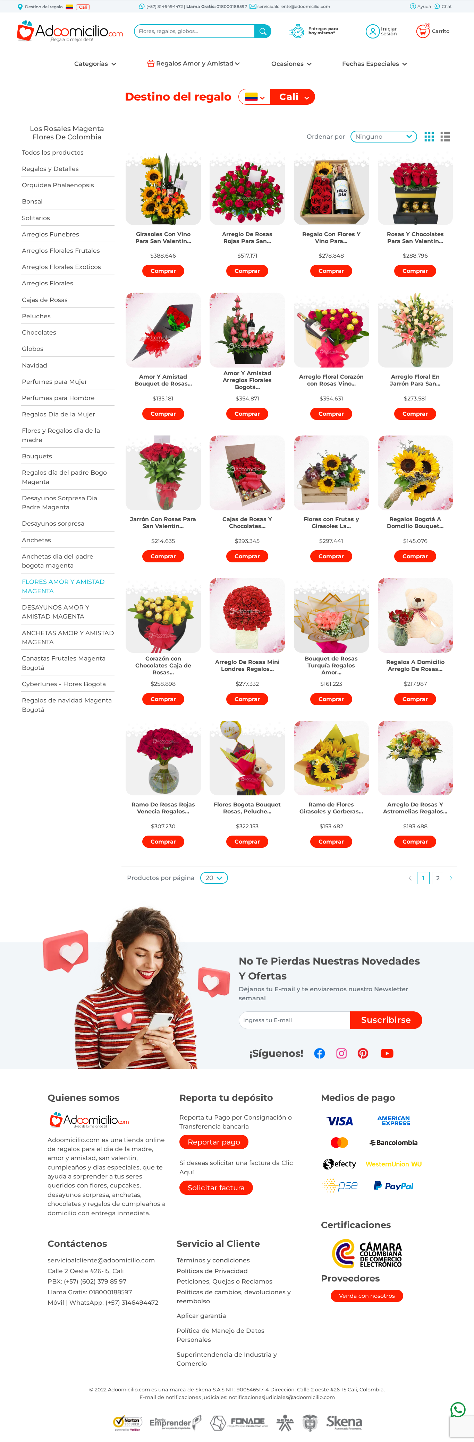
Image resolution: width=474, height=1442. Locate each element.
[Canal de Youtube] (387, 1053)
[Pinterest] (363, 1053)
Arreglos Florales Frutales (61, 250)
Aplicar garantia (201, 1315)
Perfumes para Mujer (54, 381)
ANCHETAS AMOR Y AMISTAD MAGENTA (68, 637)
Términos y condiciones (213, 1260)
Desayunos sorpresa (53, 523)
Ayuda (423, 6)
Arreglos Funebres (50, 234)
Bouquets (37, 456)
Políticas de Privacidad (212, 1271)
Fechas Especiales (371, 63)
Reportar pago (214, 1142)
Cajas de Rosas (45, 299)
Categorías (92, 63)
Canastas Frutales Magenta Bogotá (63, 663)
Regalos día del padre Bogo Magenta (64, 477)
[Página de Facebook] (319, 1053)
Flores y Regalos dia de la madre (61, 435)
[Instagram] (341, 1053)
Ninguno (368, 136)
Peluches (36, 316)
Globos (32, 348)
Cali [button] (83, 7)
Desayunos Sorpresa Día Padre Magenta (59, 502)
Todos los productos (53, 152)
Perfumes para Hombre (58, 397)
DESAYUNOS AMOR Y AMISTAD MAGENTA (55, 612)
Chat (446, 6)
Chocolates (39, 332)
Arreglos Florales (47, 283)
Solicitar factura (216, 1187)
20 (209, 877)
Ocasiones (288, 63)
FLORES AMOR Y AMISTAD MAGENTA (63, 586)
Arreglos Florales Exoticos (61, 266)
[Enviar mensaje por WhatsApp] (457, 1409)
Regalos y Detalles (50, 168)
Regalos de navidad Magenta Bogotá (67, 705)
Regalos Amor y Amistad (195, 63)
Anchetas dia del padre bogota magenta (57, 561)
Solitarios (36, 218)
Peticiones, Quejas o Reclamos (224, 1281)
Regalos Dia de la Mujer (58, 414)
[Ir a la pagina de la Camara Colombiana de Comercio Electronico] (367, 1253)
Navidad (34, 365)
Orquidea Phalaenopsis (58, 185)
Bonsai (32, 201)
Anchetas (36, 540)
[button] (69, 7)
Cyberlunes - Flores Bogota (64, 684)
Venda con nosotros (367, 1296)
